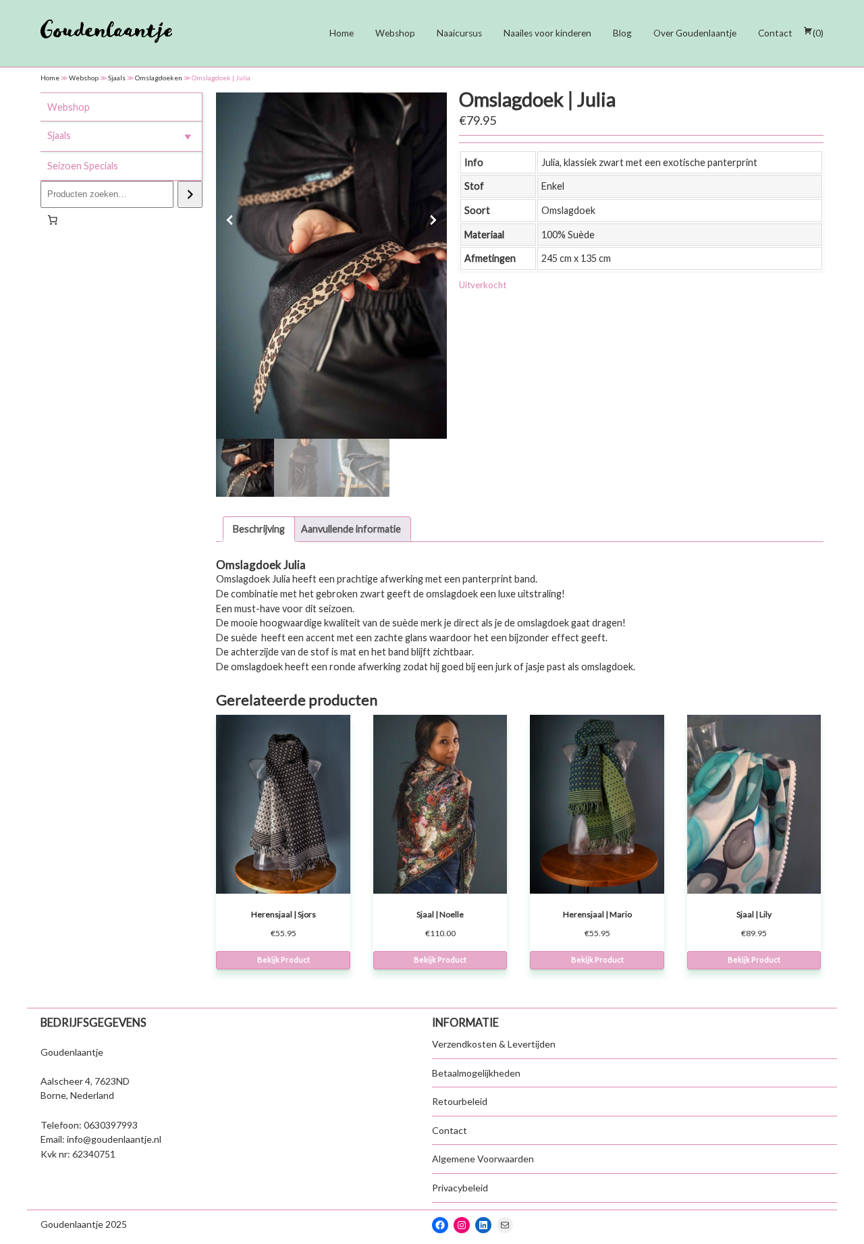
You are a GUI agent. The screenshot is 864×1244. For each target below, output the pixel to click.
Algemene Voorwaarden (483, 1158)
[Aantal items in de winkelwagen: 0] (52, 220)
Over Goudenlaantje (694, 33)
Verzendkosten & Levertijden (494, 1044)
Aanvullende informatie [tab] (351, 529)
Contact (775, 33)
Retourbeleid (459, 1101)
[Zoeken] (190, 194)
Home (341, 33)
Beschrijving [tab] (259, 529)
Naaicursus (459, 33)
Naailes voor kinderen (547, 33)
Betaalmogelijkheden (476, 1073)
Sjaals (117, 78)
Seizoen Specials (82, 165)
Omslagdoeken (158, 78)
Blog (622, 33)
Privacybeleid (460, 1187)
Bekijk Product (283, 959)
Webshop (395, 33)
